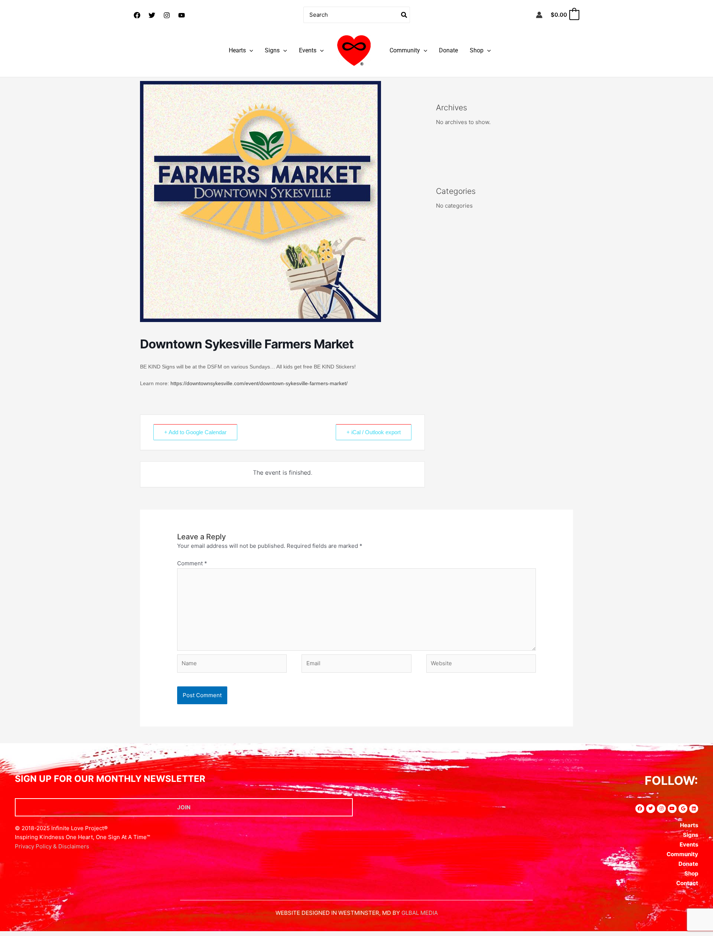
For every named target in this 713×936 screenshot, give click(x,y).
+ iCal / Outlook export (373, 432)
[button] (249, 50)
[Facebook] (137, 15)
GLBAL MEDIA (419, 912)
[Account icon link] (539, 15)
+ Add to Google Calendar (195, 432)
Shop (477, 50)
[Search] (404, 15)
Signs (272, 50)
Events (307, 50)
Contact (687, 883)
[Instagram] (166, 15)
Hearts (237, 50)
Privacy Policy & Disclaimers (52, 846)
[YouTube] (181, 15)
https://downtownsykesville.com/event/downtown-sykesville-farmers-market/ (258, 383)
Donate (448, 50)
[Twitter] (152, 15)
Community (405, 50)
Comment (192, 563)
